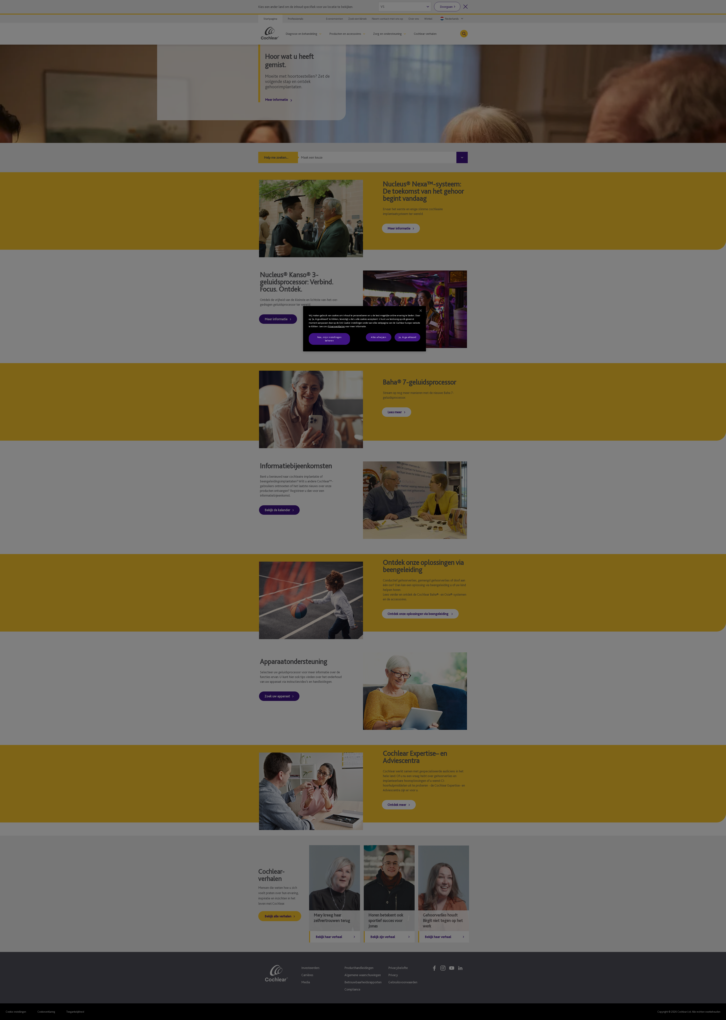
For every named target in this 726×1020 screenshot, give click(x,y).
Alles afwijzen (378, 337)
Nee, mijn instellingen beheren (329, 339)
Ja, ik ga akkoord (407, 337)
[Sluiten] (421, 310)
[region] (364, 329)
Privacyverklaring (336, 326)
